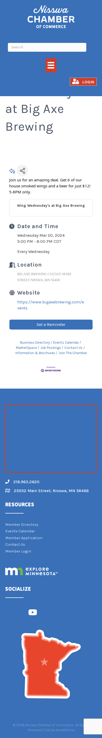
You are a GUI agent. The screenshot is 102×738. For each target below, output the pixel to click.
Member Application (23, 537)
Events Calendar (66, 342)
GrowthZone (65, 730)
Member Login (18, 551)
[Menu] (51, 65)
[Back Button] (12, 172)
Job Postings (50, 348)
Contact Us (73, 348)
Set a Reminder (51, 324)
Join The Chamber (73, 353)
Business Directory (35, 342)
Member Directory (21, 524)
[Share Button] (22, 170)
